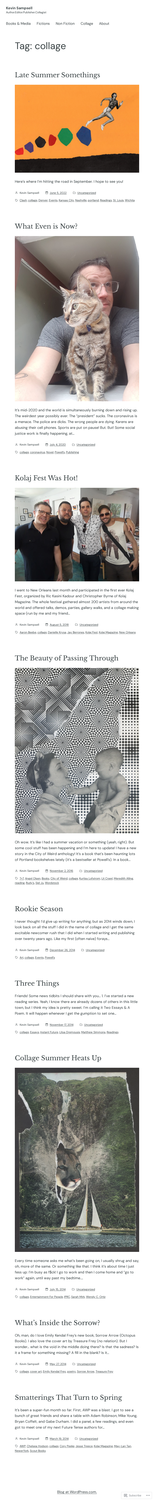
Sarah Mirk (78, 1297)
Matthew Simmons (93, 1032)
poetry (71, 1371)
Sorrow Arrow (85, 1371)
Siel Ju (39, 883)
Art (21, 957)
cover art (36, 1371)
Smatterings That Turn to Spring (68, 1397)
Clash (23, 200)
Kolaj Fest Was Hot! (46, 478)
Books (45, 878)
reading (20, 883)
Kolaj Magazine (108, 632)
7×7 (22, 878)
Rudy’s (30, 883)
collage (32, 200)
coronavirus (37, 452)
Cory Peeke (67, 1446)
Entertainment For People (46, 1297)
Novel (50, 452)
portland (93, 200)
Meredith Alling (123, 878)
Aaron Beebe (28, 632)
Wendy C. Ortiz (95, 1297)
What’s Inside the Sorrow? (57, 1323)
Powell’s (60, 452)
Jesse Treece (84, 1446)
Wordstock (52, 883)
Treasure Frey (104, 1371)
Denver (43, 200)
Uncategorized (86, 193)
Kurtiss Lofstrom (89, 878)
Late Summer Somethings (57, 75)
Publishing (72, 452)
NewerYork (22, 1451)
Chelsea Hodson (37, 1446)
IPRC (67, 1297)
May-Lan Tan (122, 1446)
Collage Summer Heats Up (58, 1058)
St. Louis (118, 200)
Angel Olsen (33, 878)
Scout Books (38, 1451)
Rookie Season (39, 909)
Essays (34, 1032)
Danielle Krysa (57, 632)
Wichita (130, 200)
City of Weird (59, 878)
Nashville (81, 200)
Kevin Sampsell (19, 8)
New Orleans (127, 632)
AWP (23, 1446)
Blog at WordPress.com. (77, 1492)
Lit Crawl (107, 878)
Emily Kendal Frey (54, 1371)
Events (53, 200)
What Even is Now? (46, 226)
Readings (106, 200)
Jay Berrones (75, 632)
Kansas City (66, 200)
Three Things (37, 983)
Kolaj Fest (91, 632)
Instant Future (49, 1032)
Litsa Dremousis (69, 1032)
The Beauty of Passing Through (67, 658)
